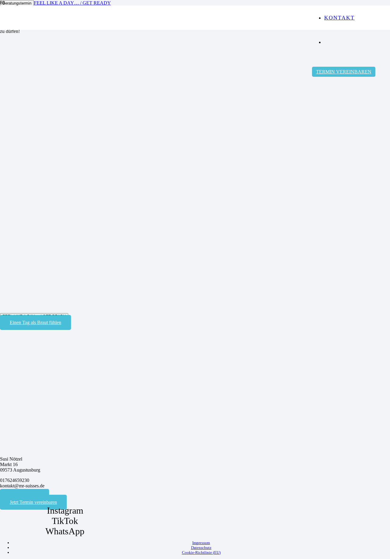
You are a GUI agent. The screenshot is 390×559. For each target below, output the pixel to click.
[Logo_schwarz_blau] (156, 130)
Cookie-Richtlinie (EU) (201, 552)
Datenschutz (201, 547)
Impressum (201, 542)
